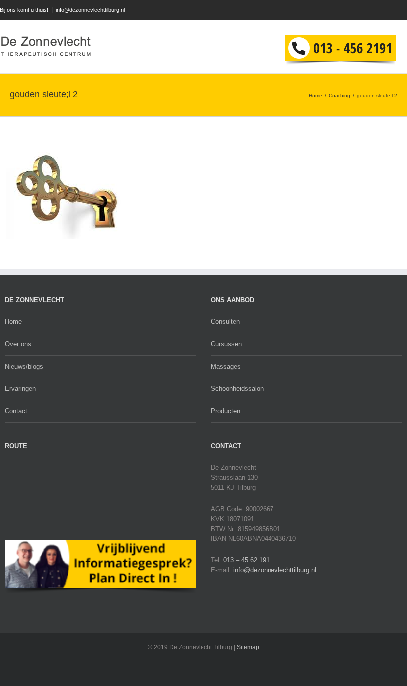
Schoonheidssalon (237, 388)
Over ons (18, 344)
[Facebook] (347, 10)
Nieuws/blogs (24, 366)
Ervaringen (20, 388)
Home (315, 95)
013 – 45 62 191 (246, 560)
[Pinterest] (405, 10)
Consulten (225, 321)
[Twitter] (361, 10)
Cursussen (226, 344)
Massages (226, 366)
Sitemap (248, 647)
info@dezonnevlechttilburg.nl (90, 10)
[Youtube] (376, 10)
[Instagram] (390, 10)
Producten (225, 411)
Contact (16, 411)
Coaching (339, 95)
